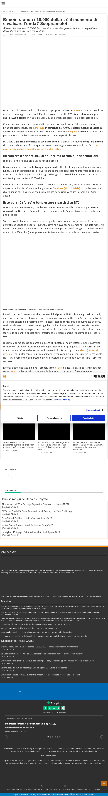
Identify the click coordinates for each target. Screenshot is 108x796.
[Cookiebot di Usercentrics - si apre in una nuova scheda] (93, 377)
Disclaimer (97, 789)
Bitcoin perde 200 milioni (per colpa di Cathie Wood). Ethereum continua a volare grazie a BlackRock (88, 446)
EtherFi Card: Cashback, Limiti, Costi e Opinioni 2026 (27, 518)
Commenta (62, 35)
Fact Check (44, 789)
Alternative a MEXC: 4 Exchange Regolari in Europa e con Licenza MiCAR (35, 504)
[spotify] (62, 786)
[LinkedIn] (53, 786)
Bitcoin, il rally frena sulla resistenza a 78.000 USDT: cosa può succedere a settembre (39, 647)
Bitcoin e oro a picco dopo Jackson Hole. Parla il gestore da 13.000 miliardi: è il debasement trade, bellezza (53, 446)
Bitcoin (78, 110)
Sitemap (66, 789)
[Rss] (42, 786)
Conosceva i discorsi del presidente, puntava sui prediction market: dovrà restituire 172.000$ (18, 444)
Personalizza (52, 418)
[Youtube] (56, 786)
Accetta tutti (88, 418)
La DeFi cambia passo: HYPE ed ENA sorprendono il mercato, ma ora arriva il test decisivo (42, 654)
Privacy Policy (63, 400)
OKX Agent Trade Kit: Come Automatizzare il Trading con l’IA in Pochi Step (37, 511)
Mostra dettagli (93, 410)
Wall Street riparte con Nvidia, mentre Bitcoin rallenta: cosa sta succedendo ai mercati (40, 675)
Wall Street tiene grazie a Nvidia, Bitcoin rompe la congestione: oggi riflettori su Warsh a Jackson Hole (47, 661)
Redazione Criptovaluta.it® (16, 35)
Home (3, 12)
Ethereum (39, 127)
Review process (55, 789)
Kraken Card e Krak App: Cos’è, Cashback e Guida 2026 (27, 525)
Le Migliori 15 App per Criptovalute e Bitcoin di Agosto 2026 (31, 532)
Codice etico (34, 789)
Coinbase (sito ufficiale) (66, 188)
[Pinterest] (51, 786)
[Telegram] (65, 786)
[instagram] (59, 786)
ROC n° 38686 (29, 763)
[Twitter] (48, 786)
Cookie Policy (86, 789)
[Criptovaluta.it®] (54, 3)
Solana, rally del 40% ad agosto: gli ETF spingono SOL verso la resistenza (34, 668)
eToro (58, 367)
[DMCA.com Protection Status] (54, 774)
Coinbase (15, 371)
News (50, 35)
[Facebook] (45, 786)
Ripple (73, 131)
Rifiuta (20, 418)
